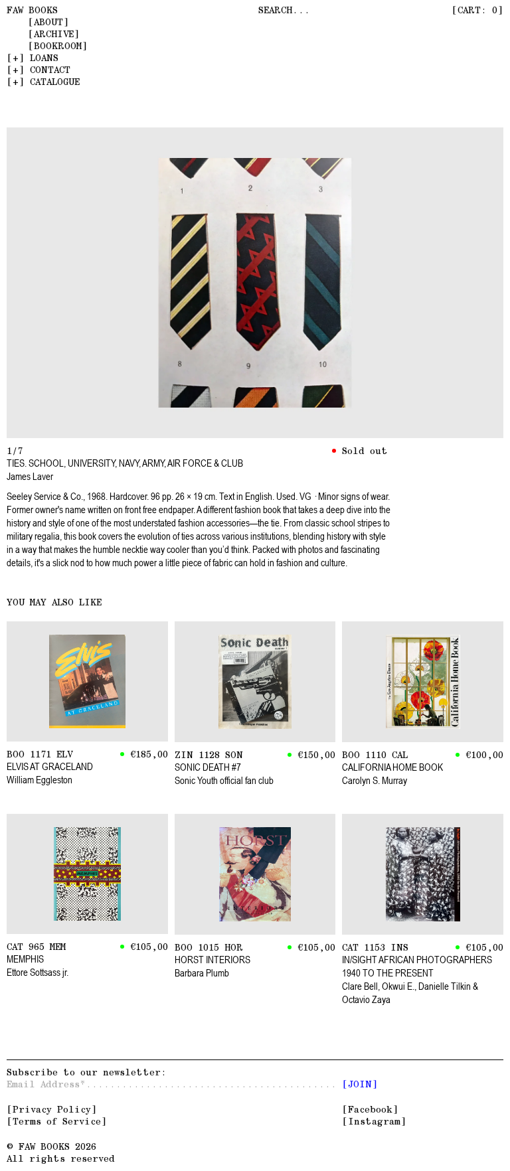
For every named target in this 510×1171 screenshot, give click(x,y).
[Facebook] (370, 1109)
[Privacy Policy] (52, 1109)
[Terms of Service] (57, 1121)
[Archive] (54, 34)
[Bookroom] (58, 45)
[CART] (477, 10)
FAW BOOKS (32, 10)
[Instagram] (374, 1121)
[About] (48, 22)
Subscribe (84, 1072)
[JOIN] (360, 1084)
